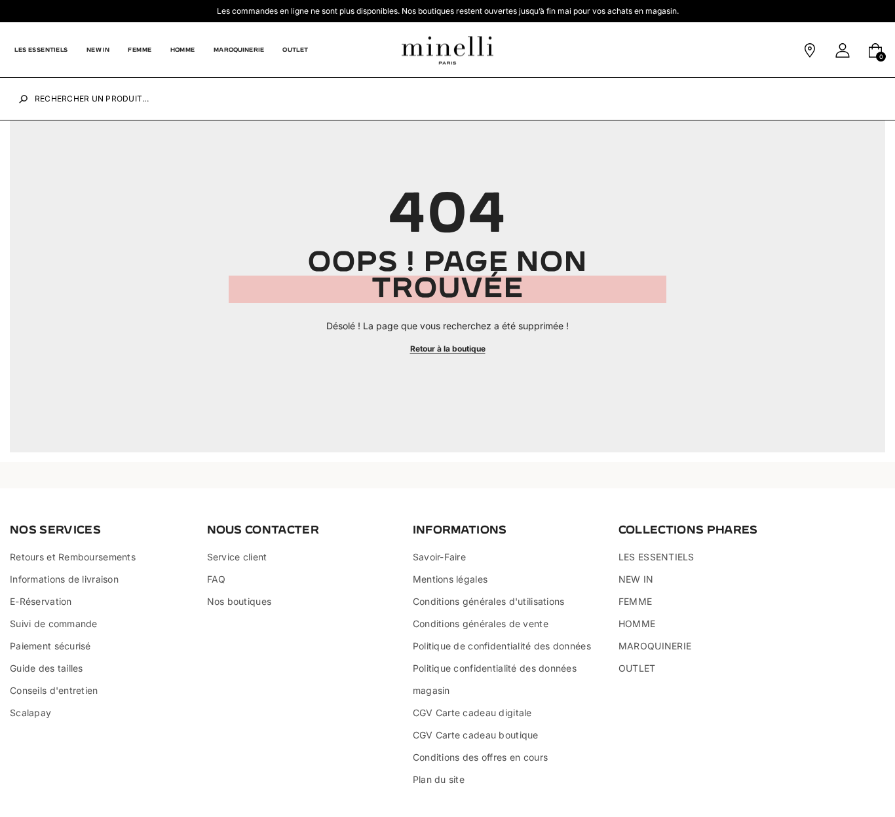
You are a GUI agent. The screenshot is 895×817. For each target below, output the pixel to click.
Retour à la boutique (448, 349)
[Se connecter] (842, 50)
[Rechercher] (23, 99)
